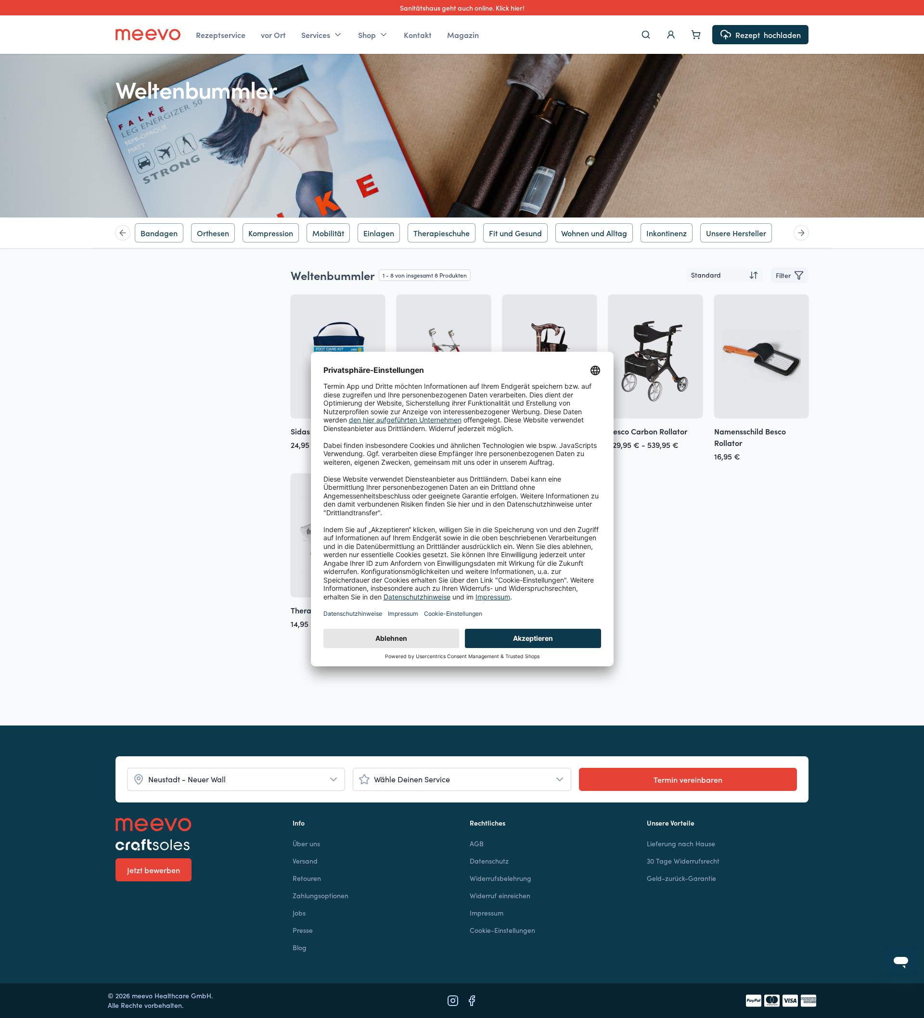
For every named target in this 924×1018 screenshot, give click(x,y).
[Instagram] (452, 1000)
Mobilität (328, 233)
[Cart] (696, 34)
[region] (462, 232)
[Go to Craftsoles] (196, 845)
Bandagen (159, 233)
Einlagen (378, 233)
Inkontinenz (666, 233)
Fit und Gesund (515, 233)
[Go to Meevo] (148, 34)
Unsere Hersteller (736, 233)
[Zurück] (122, 233)
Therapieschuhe (441, 233)
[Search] (645, 34)
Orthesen (213, 233)
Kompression (270, 233)
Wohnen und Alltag (594, 233)
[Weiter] (801, 233)
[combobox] (724, 275)
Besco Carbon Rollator (647, 431)
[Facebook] (471, 1000)
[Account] (671, 34)
